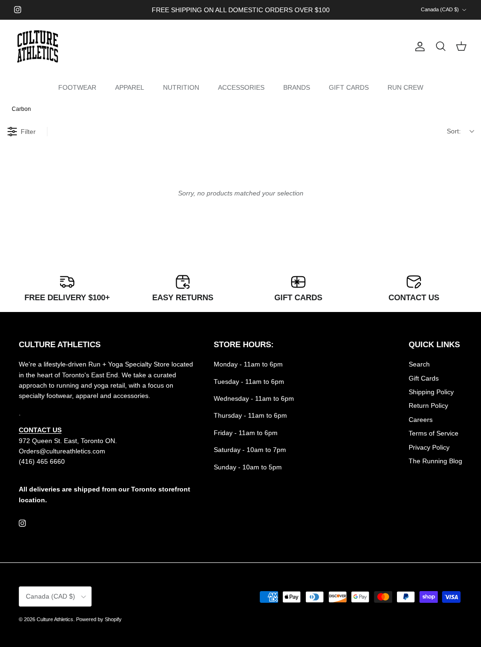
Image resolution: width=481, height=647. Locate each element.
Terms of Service (433, 433)
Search (419, 364)
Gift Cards (424, 378)
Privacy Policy (429, 447)
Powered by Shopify (99, 619)
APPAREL (129, 87)
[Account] (418, 46)
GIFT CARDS (349, 87)
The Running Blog (435, 461)
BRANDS (296, 87)
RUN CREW (405, 87)
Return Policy (428, 405)
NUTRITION (181, 87)
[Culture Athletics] (37, 46)
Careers (421, 419)
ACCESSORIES (241, 87)
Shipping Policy (431, 392)
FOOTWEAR (77, 87)
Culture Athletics (55, 619)
